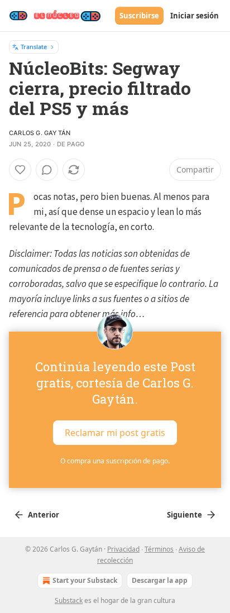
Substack (69, 600)
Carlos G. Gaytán (39, 133)
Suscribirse (139, 16)
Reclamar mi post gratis (115, 432)
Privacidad (123, 549)
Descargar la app (160, 580)
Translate (34, 46)
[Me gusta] (20, 170)
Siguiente (184, 515)
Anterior (43, 515)
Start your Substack (84, 580)
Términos (159, 549)
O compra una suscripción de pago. (115, 461)
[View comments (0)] (47, 170)
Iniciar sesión (194, 16)
